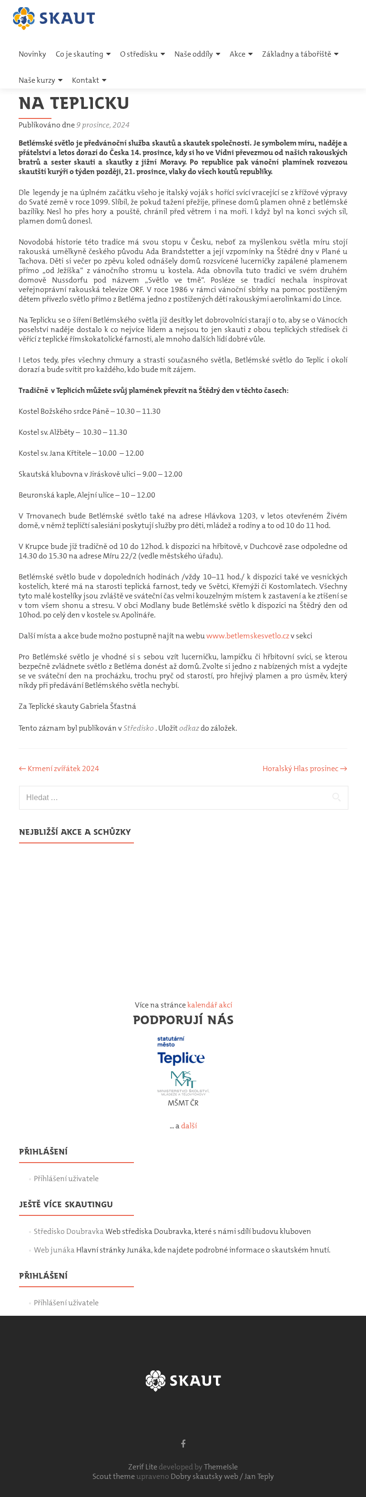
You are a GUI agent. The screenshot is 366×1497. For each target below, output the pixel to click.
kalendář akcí (209, 1005)
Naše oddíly (193, 54)
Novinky (32, 54)
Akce (237, 54)
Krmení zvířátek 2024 (59, 768)
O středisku (139, 54)
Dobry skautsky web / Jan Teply (222, 1476)
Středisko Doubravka (69, 1231)
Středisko (138, 728)
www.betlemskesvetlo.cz (247, 636)
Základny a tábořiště (296, 54)
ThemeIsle (221, 1467)
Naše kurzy (37, 80)
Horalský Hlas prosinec (305, 768)
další (189, 1126)
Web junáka (54, 1250)
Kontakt (85, 80)
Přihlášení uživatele (66, 1179)
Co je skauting (79, 54)
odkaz (189, 728)
